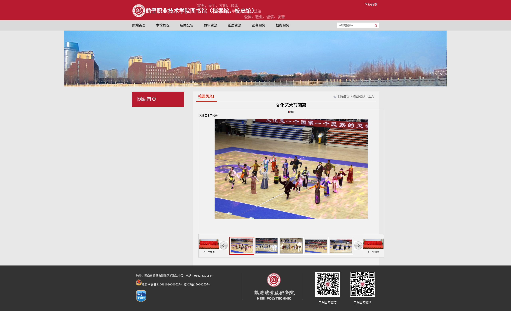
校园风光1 (359, 96)
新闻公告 (186, 25)
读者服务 (258, 25)
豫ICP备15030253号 (196, 284)
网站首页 (139, 25)
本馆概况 (162, 25)
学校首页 (370, 4)
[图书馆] (193, 16)
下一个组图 (373, 252)
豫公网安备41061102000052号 (162, 284)
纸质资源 (234, 25)
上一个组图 (209, 252)
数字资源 (210, 25)
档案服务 (282, 25)
